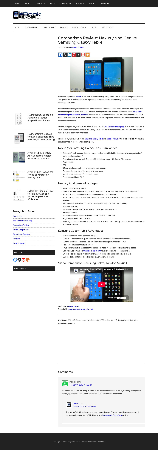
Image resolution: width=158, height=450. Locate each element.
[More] (87, 55)
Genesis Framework (88, 442)
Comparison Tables (21, 225)
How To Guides (19, 243)
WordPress (101, 442)
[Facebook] (60, 55)
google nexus (73, 309)
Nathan (76, 403)
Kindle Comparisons (21, 230)
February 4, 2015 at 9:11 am (84, 406)
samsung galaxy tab (85, 309)
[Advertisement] (101, 341)
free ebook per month (92, 251)
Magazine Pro (73, 442)
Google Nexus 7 (113, 139)
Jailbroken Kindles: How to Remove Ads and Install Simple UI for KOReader (40, 195)
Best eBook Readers (21, 234)
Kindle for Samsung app (114, 127)
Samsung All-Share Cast (112, 415)
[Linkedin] (69, 55)
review (78, 97)
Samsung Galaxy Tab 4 (94, 139)
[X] (65, 55)
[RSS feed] (27, 260)
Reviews (70, 306)
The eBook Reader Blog (22, 221)
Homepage (17, 216)
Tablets (76, 306)
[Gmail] (83, 55)
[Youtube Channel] (23, 260)
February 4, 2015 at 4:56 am (81, 385)
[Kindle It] (78, 55)
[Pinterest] (74, 55)
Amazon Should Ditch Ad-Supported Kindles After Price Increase (39, 156)
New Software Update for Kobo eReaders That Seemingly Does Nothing (41, 137)
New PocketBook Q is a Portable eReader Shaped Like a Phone (40, 118)
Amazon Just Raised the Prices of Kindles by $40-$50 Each (40, 175)
